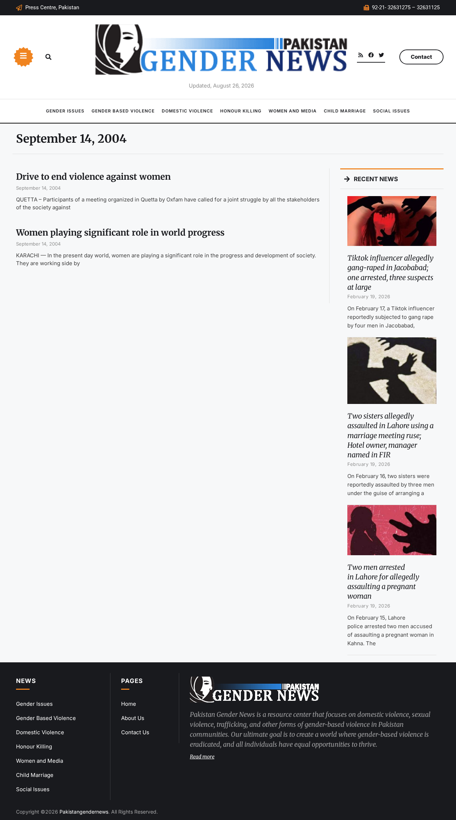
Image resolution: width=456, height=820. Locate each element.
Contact (421, 56)
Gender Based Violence (123, 111)
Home (128, 703)
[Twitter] (381, 55)
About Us (132, 718)
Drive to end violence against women (93, 176)
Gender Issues (65, 111)
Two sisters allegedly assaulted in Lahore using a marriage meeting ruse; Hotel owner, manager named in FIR (390, 435)
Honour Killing (240, 111)
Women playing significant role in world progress (120, 232)
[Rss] (360, 55)
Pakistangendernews (83, 812)
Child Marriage (345, 111)
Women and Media (293, 111)
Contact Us (135, 732)
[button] (48, 57)
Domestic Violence (187, 111)
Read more (202, 756)
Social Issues (391, 111)
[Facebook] (371, 55)
